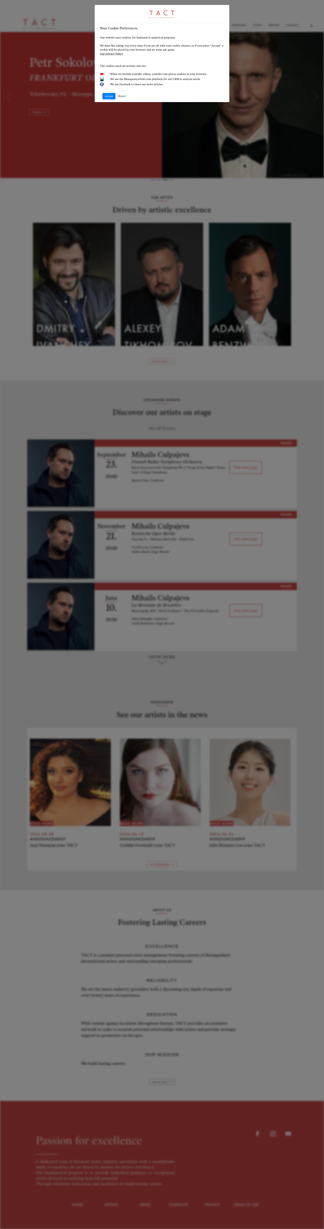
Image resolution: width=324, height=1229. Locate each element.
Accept (109, 96)
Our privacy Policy (111, 53)
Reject (122, 96)
